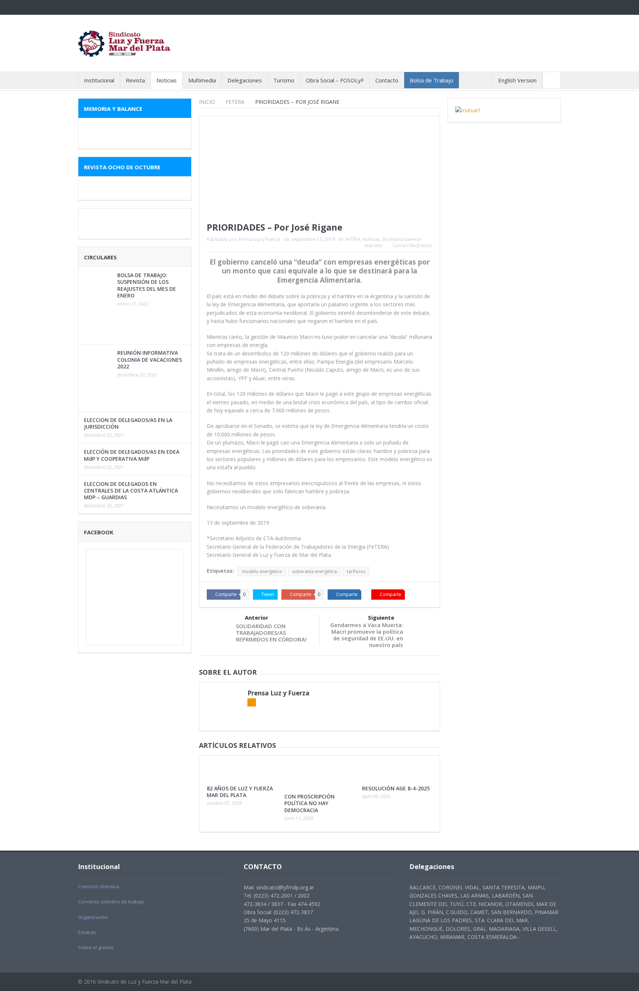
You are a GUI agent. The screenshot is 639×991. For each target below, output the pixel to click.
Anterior (256, 617)
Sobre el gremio (96, 947)
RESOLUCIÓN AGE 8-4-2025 (396, 788)
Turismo (283, 80)
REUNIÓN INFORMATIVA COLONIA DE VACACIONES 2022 (149, 359)
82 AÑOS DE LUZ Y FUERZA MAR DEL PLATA (240, 791)
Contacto (386, 80)
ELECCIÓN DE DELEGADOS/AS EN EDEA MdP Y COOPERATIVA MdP (131, 455)
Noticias (166, 80)
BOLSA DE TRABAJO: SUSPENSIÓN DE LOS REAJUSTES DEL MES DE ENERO (146, 285)
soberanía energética (314, 571)
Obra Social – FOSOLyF (335, 80)
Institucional (99, 80)
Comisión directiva (98, 886)
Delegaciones (244, 80)
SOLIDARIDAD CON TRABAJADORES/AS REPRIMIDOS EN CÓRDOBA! (271, 632)
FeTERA (353, 239)
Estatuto (87, 932)
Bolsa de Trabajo (431, 80)
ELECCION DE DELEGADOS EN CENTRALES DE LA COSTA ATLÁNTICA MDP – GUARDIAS (131, 490)
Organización (93, 917)
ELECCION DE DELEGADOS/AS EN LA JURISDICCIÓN (128, 423)
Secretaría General (401, 239)
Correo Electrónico (412, 245)
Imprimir (374, 245)
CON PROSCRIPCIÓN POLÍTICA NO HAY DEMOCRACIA (309, 803)
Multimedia (202, 80)
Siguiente (381, 617)
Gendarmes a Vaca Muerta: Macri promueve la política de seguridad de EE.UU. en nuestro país (366, 634)
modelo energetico (262, 571)
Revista (135, 80)
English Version (517, 80)
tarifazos (356, 571)
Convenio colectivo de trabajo (111, 901)
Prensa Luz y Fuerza (259, 239)
